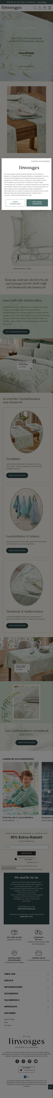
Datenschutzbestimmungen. (21, 195)
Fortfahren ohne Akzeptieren (40, 161)
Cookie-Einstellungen (15, 203)
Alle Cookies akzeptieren (37, 203)
